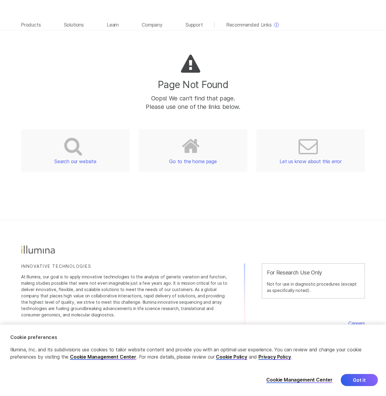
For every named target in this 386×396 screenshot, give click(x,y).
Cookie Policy (231, 357)
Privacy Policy (274, 357)
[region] (193, 360)
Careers (356, 323)
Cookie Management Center (103, 357)
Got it (359, 380)
